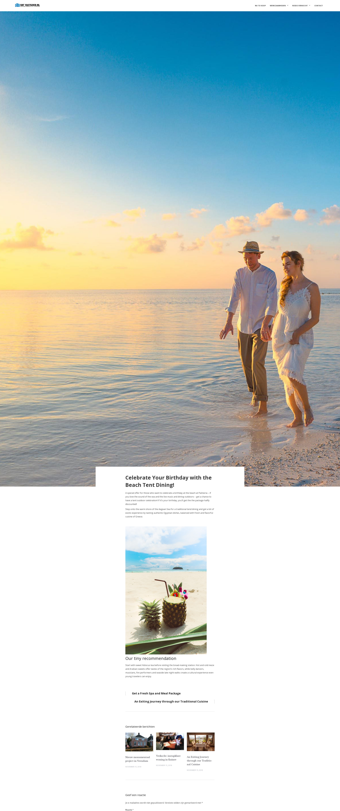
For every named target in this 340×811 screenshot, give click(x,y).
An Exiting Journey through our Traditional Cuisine (199, 761)
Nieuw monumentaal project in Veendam (137, 759)
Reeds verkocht (300, 6)
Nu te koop (260, 6)
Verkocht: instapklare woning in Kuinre (168, 758)
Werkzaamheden (278, 6)
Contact (318, 6)
